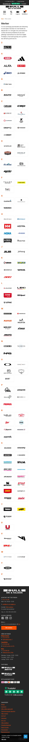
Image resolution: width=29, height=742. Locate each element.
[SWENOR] (7, 498)
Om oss (3, 720)
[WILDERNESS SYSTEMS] (7, 557)
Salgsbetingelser (6, 725)
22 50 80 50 (5, 650)
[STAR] (21, 484)
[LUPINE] (7, 302)
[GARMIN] (7, 201)
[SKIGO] (7, 469)
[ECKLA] (7, 164)
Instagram (10, 618)
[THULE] (7, 509)
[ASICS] (7, 73)
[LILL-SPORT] (21, 295)
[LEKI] (21, 288)
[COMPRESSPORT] (7, 113)
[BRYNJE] (21, 95)
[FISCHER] (21, 182)
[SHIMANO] (7, 462)
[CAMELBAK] (7, 106)
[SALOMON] (7, 448)
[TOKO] (21, 509)
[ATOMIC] (21, 73)
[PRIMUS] (7, 404)
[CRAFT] (7, 128)
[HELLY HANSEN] (7, 226)
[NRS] (7, 353)
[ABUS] (7, 58)
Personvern (4, 730)
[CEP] (21, 106)
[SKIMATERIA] (21, 469)
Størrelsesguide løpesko (8, 711)
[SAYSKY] (7, 455)
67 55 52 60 (5, 644)
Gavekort (3, 707)
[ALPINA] (21, 66)
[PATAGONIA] (21, 390)
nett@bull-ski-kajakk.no (9, 604)
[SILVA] (21, 462)
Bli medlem (9, 628)
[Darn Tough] (7, 153)
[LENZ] (7, 295)
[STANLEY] (7, 484)
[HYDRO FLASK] (21, 240)
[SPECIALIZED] (7, 476)
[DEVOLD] (21, 153)
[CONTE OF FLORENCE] (21, 113)
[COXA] (21, 120)
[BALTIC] (7, 95)
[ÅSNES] (7, 84)
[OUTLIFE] (7, 379)
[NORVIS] (21, 346)
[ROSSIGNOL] (21, 429)
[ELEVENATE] (21, 164)
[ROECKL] (7, 429)
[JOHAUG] (21, 251)
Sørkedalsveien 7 (7, 639)
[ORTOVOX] (7, 371)
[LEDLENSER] (7, 288)
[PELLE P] (7, 397)
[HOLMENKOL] (21, 233)
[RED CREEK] (21, 415)
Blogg (3, 704)
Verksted (3, 718)
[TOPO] (7, 516)
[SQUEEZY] (21, 476)
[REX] (7, 422)
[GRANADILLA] (21, 201)
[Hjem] (14, 7)
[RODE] (21, 422)
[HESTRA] (21, 226)
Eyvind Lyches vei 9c (8, 646)
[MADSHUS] (21, 313)
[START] (7, 491)
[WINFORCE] (21, 557)
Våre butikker (9, 607)
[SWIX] (21, 498)
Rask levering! (21, 1)
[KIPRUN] (21, 270)
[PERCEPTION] (21, 397)
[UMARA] (7, 527)
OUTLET (3, 716)
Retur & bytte (5, 727)
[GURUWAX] (7, 208)
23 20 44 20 (5, 637)
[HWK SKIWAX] (7, 240)
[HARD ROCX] (7, 219)
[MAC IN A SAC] (7, 313)
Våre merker (4, 713)
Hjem (2, 18)
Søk (11, 14)
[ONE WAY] (21, 364)
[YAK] (7, 568)
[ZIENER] (7, 579)
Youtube (6, 618)
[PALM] (7, 390)
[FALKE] (7, 182)
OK (25, 736)
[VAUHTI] (7, 538)
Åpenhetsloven (5, 732)
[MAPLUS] (7, 321)
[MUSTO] (7, 335)
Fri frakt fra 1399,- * (10, 1)
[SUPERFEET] (21, 491)
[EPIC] (7, 171)
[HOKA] (7, 233)
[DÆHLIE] (7, 146)
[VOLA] (7, 546)
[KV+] (7, 277)
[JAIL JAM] (7, 251)
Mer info (4, 739)
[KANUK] (21, 263)
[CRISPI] (7, 135)
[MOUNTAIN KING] (21, 328)
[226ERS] (7, 47)
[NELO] (7, 346)
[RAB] (7, 415)
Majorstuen (5, 636)
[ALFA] (7, 66)
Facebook (2, 618)
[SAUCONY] (21, 448)
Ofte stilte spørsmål (7, 709)
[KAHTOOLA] (7, 263)
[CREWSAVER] (21, 128)
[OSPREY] (21, 371)
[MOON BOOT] (7, 328)
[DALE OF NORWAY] (21, 146)
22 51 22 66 (5, 599)
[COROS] (7, 120)
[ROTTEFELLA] (7, 437)
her (19, 624)
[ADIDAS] (21, 58)
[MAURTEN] (21, 321)
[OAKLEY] (7, 364)
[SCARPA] (21, 455)
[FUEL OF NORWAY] (7, 189)
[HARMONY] (21, 219)
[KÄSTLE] (7, 270)
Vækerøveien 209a (8, 652)
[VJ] (21, 538)
